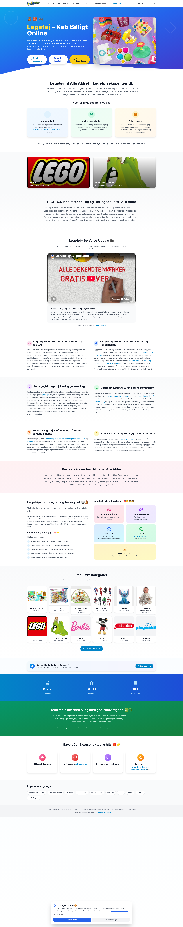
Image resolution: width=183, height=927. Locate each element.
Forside (51, 3)
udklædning (49, 439)
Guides (88, 3)
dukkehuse (59, 439)
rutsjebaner (130, 396)
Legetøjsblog (100, 3)
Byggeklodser (148, 352)
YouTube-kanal (101, 325)
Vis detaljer (59, 914)
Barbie (130, 792)
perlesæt (119, 363)
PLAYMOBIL (38, 130)
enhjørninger (136, 767)
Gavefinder (116, 3)
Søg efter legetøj (58, 59)
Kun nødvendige (111, 920)
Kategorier (62, 3)
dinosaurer (145, 767)
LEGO (57, 127)
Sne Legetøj (82, 792)
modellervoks (107, 363)
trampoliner (117, 396)
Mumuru (70, 792)
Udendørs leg (99, 402)
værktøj (30, 441)
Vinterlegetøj (34, 798)
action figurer (70, 439)
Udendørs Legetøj (111, 387)
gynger (109, 396)
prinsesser (143, 769)
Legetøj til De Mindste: (47, 341)
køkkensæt (81, 439)
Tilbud (77, 3)
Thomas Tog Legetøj (36, 792)
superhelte (135, 769)
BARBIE (47, 130)
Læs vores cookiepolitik (119, 911)
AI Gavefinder (81, 59)
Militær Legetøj (96, 792)
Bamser (140, 792)
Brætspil (137, 536)
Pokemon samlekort (127, 439)
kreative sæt (134, 361)
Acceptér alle (72, 920)
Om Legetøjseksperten (134, 3)
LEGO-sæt (98, 355)
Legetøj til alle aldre (104, 501)
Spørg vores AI (145, 666)
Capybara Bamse (55, 792)
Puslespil (110, 792)
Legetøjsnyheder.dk (104, 812)
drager (139, 396)
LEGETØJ (54, 202)
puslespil (45, 395)
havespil (143, 536)
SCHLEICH (55, 130)
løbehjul (146, 396)
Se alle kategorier (37, 59)
